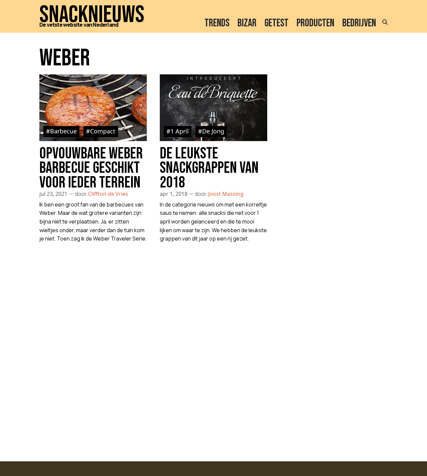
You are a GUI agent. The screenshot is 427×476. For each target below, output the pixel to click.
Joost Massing (226, 193)
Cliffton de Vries (108, 193)
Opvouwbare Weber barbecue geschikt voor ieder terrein (91, 168)
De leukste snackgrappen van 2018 (209, 168)
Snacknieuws (91, 15)
